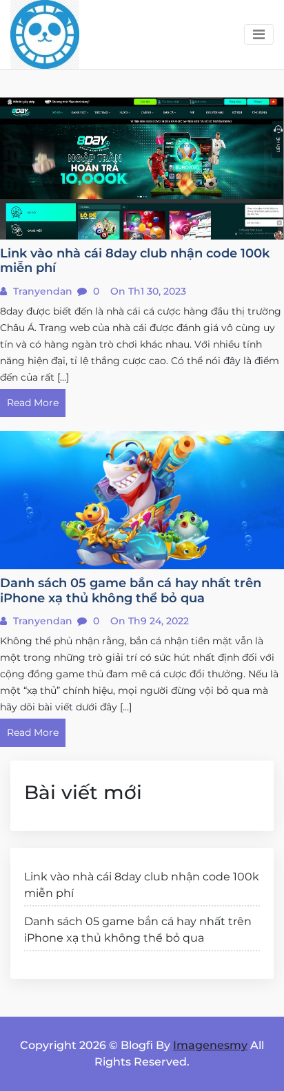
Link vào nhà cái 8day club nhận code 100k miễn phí (141, 885)
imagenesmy (210, 1045)
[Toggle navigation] (259, 34)
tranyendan (41, 291)
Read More (33, 402)
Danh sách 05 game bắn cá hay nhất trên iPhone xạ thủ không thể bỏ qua (138, 929)
